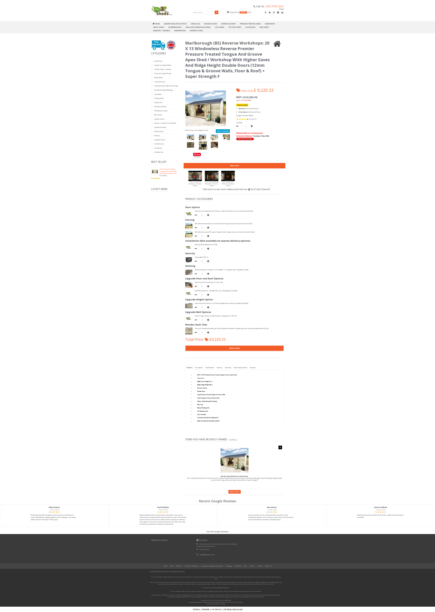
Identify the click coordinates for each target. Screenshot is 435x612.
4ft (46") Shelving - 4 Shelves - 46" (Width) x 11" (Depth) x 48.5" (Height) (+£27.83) (221, 270)
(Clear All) (233, 440)
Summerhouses (174, 27)
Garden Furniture (160, 127)
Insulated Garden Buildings (198, 27)
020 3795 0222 (275, 6)
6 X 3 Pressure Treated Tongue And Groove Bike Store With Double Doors (168, 171)
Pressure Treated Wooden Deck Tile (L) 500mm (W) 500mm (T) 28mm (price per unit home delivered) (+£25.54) (231, 328)
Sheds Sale (195, 24)
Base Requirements (240, 368)
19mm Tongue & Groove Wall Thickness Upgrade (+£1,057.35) (215, 316)
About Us (179, 566)
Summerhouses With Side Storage (166, 86)
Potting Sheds (234, 27)
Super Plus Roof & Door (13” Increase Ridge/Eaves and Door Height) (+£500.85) (221, 303)
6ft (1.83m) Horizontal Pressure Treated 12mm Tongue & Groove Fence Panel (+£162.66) (224, 232)
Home (165, 566)
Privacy (252, 566)
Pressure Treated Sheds (250, 24)
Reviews (253, 368)
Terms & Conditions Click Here (219, 588)
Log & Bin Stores (159, 140)
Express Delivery (228, 24)
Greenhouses (180, 30)
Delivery (219, 368)
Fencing (157, 136)
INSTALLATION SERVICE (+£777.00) (206, 245)
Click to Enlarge (223, 131)
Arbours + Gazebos (161, 30)
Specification (209, 368)
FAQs (245, 566)
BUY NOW (235, 166)
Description (199, 368)
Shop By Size (158, 152)
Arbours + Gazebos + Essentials (165, 123)
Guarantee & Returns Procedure (212, 566)
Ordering (238, 566)
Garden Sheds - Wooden (162, 69)
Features (189, 368)
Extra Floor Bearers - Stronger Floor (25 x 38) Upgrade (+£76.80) (216, 291)
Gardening (158, 148)
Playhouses (250, 27)
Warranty (228, 368)
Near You (268, 566)
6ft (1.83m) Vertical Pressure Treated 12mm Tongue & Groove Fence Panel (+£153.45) (223, 224)
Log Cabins (219, 27)
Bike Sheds (264, 27)
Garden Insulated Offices (175, 24)
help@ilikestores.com (207, 555)
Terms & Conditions (191, 566)
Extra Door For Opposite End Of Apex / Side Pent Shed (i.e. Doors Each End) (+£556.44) (224, 211)
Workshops (270, 24)
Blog (171, 566)
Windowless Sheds (160, 111)
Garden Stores (196, 30)
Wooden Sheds (210, 24)
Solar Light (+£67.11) (201, 257)
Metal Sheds (158, 27)
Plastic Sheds (158, 131)
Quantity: (239, 123)
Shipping (229, 566)
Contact (260, 566)
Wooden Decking (160, 107)
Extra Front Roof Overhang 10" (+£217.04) (209, 282)
